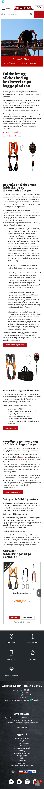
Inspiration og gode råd (22, 753)
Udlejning (22, 751)
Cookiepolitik (22, 760)
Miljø (22, 758)
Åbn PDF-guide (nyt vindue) (12, 136)
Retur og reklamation (22, 743)
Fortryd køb (22, 746)
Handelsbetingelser (22, 738)
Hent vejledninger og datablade (22, 765)
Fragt (22, 741)
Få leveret (14, 617)
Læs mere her (22, 727)
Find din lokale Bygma (12, 492)
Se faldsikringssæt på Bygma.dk (14, 132)
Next (39, 593)
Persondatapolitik (22, 763)
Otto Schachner (20, 459)
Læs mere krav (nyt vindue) (14, 345)
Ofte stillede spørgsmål (22, 748)
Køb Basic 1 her (10, 428)
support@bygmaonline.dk (22, 695)
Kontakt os (22, 697)
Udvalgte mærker (22, 756)
